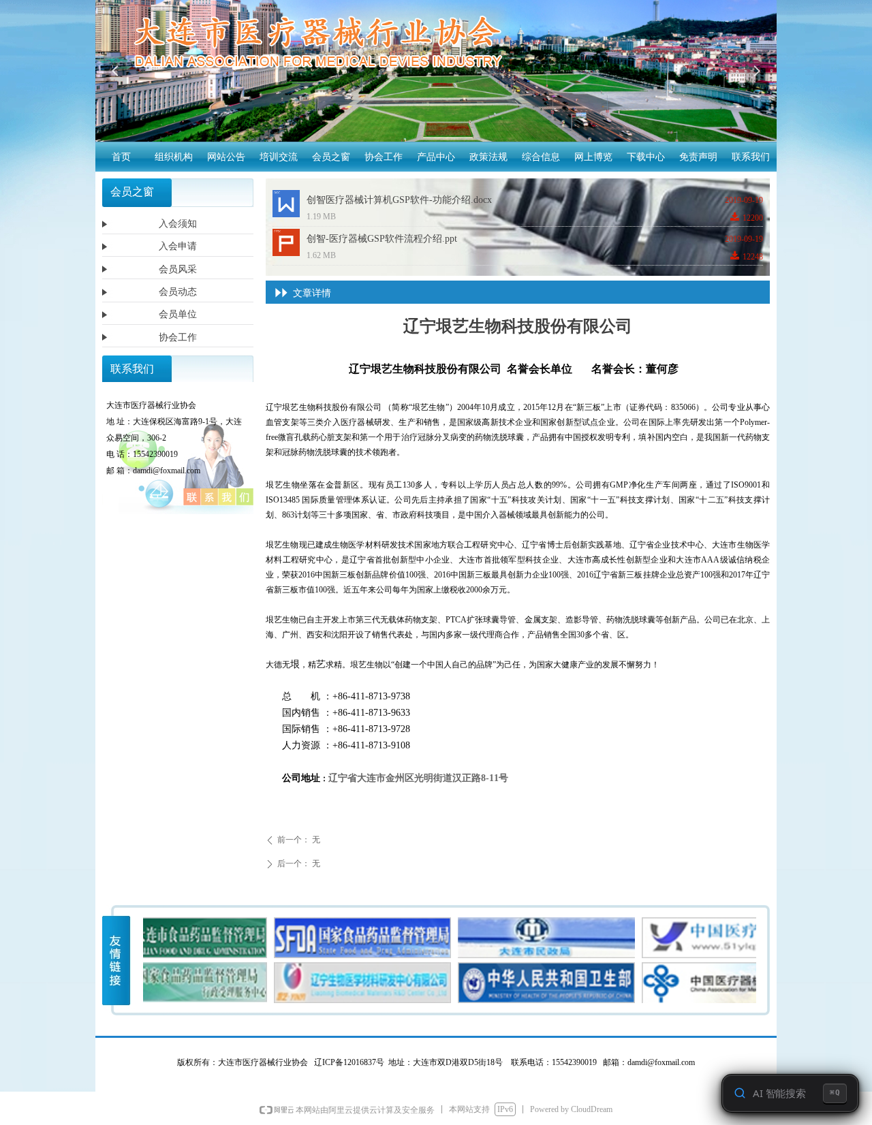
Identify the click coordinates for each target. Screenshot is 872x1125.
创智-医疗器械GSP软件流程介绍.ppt (382, 239)
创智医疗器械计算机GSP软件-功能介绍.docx (399, 200)
